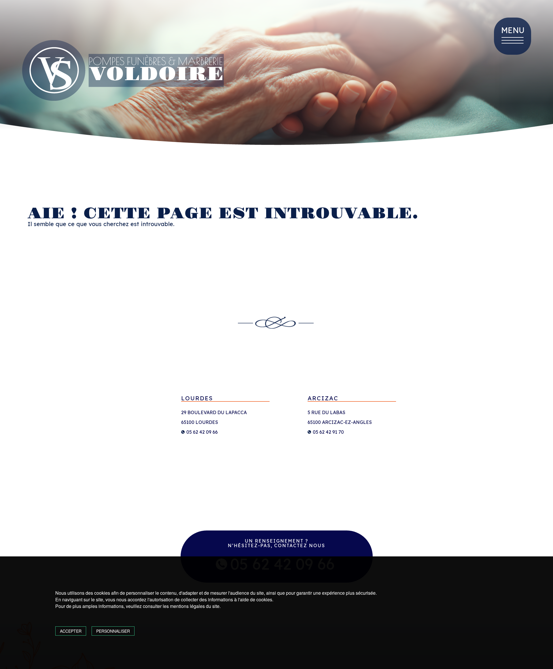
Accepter (71, 631)
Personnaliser (113, 631)
